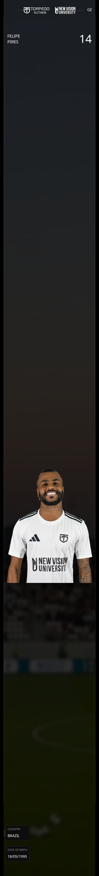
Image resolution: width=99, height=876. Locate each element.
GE (89, 9)
